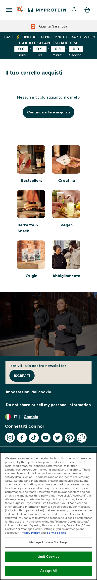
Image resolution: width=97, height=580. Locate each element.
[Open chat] (82, 438)
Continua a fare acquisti (48, 112)
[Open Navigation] (9, 10)
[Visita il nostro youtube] (46, 438)
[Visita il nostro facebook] (22, 438)
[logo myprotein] (47, 10)
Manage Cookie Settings (48, 542)
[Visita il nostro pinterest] (70, 438)
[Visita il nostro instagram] (10, 438)
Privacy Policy (29, 532)
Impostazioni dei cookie (28, 392)
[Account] (74, 9)
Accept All (48, 571)
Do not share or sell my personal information (48, 405)
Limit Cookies (48, 556)
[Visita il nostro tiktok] (34, 438)
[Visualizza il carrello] (87, 10)
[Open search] (20, 10)
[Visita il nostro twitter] (58, 438)
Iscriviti (22, 376)
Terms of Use (57, 532)
